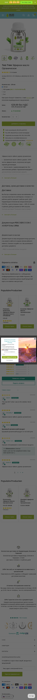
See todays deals (26, 2)
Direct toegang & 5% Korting (9, 357)
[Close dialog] (35, 339)
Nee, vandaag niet (10, 360)
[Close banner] (35, 2)
